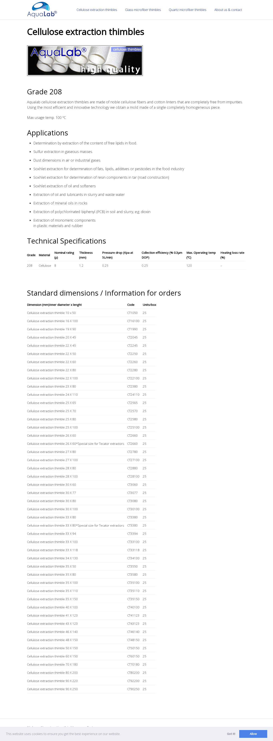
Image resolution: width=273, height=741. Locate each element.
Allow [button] (253, 734)
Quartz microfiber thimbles (187, 10)
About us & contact (228, 10)
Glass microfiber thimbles (143, 10)
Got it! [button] (231, 734)
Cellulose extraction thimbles (97, 10)
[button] (121, 734)
